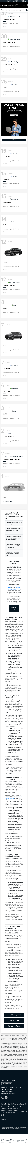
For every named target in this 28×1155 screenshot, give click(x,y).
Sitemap (14, 1140)
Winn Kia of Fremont (3, 1141)
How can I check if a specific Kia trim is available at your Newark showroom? (13, 538)
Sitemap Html (18, 1141)
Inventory (4, 1104)
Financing (16, 1104)
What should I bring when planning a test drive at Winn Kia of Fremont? (13, 546)
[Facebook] (2, 1097)
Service (10, 1104)
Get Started (14, 139)
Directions (22, 1109)
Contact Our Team (14, 1026)
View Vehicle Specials (14, 1015)
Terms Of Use (10, 1141)
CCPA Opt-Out (26, 1141)
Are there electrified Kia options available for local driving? (12, 553)
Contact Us (13, 608)
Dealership (23, 1104)
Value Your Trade (14, 1020)
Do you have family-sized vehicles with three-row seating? (13, 530)
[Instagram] (6, 1097)
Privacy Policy (7, 1141)
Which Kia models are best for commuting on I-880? (14, 523)
